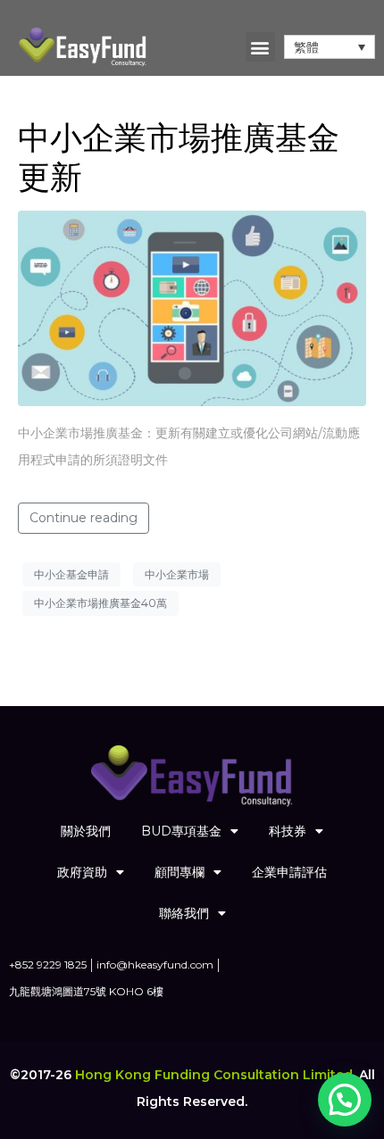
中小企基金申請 (71, 574)
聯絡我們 (184, 913)
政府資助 (82, 872)
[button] (260, 47)
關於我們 (86, 831)
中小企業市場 (177, 574)
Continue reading (83, 518)
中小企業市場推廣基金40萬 (100, 603)
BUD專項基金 (181, 831)
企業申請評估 (289, 872)
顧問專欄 (179, 872)
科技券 (287, 831)
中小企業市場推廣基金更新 (178, 156)
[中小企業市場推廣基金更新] (192, 307)
